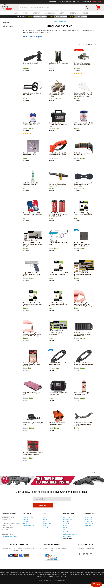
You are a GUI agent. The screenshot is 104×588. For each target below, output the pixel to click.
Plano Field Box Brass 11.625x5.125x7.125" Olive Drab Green (58, 124)
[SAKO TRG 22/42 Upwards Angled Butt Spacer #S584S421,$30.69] (84, 356)
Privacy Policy (88, 523)
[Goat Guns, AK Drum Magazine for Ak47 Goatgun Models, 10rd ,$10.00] (84, 206)
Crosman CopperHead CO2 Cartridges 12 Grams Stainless (32, 213)
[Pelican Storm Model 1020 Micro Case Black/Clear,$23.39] (58, 386)
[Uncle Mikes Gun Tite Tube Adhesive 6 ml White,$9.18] (33, 176)
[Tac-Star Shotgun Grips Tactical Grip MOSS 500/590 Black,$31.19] (33, 446)
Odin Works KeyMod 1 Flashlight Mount (33, 423)
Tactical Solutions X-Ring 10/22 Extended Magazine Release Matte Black (83, 424)
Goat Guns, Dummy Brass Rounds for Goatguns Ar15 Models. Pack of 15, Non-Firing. (83, 304)
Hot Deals (73, 13)
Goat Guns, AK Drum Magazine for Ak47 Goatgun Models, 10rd (83, 213)
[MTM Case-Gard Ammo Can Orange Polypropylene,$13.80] (58, 416)
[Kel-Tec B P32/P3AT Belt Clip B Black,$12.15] (58, 236)
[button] (52, 557)
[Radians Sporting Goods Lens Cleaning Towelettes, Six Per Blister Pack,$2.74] (33, 356)
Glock (65, 528)
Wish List (76, 2)
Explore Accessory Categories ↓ (33, 37)
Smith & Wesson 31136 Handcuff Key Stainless (30, 153)
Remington (67, 536)
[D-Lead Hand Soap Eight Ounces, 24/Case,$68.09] (84, 386)
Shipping (25, 521)
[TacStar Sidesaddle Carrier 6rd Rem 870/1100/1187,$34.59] (84, 146)
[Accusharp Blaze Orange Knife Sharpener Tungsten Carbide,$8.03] (58, 146)
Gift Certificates (65, 2)
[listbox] (90, 44)
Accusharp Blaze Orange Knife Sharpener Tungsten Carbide (58, 153)
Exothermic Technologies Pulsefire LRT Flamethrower (82, 63)
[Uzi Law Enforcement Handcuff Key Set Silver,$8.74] (33, 86)
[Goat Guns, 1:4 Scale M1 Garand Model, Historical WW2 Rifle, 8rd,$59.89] (84, 266)
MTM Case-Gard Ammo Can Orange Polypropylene (57, 423)
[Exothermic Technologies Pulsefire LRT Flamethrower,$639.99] (84, 56)
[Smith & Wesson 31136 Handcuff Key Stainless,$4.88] (33, 146)
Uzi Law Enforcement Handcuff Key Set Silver (32, 93)
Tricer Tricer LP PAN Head (30, 63)
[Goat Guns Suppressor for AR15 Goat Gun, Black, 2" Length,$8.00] (58, 266)
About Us (26, 519)
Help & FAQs (88, 519)
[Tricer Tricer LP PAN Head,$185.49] (33, 56)
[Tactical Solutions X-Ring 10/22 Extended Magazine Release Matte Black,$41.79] (84, 416)
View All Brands (68, 538)
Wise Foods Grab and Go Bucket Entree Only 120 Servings (56, 94)
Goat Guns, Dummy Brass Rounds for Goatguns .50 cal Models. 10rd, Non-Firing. (32, 334)
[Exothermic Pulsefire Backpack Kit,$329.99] (58, 56)
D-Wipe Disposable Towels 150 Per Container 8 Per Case (83, 123)
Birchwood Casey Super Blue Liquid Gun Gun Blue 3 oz (32, 123)
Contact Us (87, 525)
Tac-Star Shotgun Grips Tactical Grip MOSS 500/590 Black (33, 453)
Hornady (66, 521)
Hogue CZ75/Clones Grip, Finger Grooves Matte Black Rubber (31, 274)
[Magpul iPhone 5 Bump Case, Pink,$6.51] (33, 386)
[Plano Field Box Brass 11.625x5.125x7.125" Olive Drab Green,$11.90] (58, 116)
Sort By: (80, 44)
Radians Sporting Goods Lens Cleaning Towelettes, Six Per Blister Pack (32, 364)
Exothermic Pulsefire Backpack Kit (58, 63)
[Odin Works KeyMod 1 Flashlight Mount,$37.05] (33, 416)
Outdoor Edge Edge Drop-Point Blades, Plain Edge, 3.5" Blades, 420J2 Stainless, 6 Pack (83, 94)
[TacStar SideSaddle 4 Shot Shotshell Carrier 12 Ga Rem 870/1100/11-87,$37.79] (84, 326)
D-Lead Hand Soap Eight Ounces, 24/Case (81, 393)
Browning (66, 517)
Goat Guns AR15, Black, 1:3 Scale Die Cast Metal (58, 333)
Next (93, 472)
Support (85, 13)
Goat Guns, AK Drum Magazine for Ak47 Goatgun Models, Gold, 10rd (58, 304)
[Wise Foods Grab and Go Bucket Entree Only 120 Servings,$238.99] (58, 86)
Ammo (25, 13)
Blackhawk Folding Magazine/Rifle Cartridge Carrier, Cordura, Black (81, 244)
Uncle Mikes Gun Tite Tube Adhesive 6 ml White (31, 183)
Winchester (67, 530)
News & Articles (28, 517)
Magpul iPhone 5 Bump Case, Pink (32, 393)
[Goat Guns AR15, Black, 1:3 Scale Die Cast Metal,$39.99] (58, 326)
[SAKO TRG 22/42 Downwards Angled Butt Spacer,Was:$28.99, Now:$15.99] (58, 356)
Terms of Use (88, 521)
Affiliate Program (28, 525)
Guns (16, 13)
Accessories (50, 13)
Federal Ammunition (70, 534)
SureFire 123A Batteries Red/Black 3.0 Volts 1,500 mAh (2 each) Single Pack (58, 214)
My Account (52, 2)
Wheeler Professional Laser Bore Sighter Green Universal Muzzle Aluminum (57, 184)
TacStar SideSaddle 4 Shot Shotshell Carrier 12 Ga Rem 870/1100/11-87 (82, 334)
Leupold (65, 532)
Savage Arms (67, 519)
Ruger (65, 525)
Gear (62, 13)
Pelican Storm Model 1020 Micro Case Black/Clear (58, 393)
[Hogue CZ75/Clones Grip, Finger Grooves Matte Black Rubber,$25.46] (33, 266)
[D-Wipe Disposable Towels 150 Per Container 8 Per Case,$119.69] (84, 116)
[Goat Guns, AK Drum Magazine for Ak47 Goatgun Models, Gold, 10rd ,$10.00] (58, 296)
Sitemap (25, 523)
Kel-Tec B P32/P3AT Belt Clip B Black (58, 243)
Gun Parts (36, 13)
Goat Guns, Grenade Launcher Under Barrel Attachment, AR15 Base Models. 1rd (32, 304)
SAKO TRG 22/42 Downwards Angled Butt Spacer (57, 363)
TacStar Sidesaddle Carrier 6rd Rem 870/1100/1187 (83, 153)
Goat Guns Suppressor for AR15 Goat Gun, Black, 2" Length (58, 273)
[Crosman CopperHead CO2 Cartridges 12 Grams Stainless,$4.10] (33, 206)
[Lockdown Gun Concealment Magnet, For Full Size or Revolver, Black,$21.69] (84, 176)
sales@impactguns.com (10, 536)
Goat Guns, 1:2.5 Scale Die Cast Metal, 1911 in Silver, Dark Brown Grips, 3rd (32, 244)
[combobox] (52, 7)
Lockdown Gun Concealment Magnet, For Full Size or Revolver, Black (83, 184)
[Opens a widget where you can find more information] (96, 584)
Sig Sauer (66, 523)
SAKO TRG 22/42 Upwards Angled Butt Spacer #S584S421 (83, 363)
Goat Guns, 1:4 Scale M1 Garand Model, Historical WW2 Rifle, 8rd (83, 274)
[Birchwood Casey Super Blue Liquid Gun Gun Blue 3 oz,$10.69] (33, 116)
